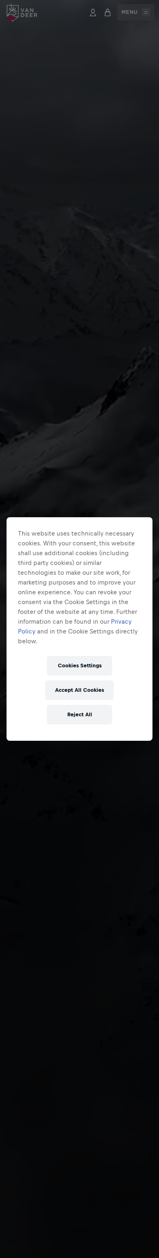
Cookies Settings (80, 665)
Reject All (79, 714)
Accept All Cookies (79, 690)
